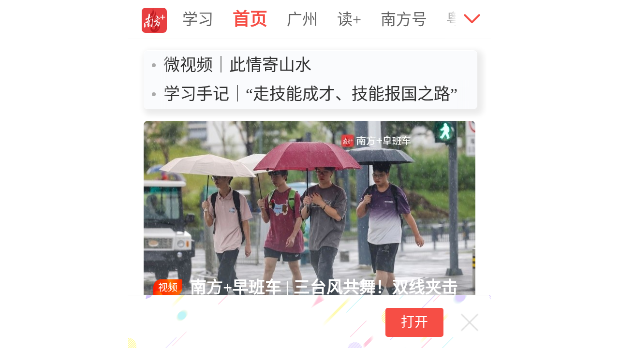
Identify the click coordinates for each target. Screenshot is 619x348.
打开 (414, 322)
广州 (302, 19)
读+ (349, 19)
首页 (250, 19)
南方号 (404, 19)
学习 (197, 19)
